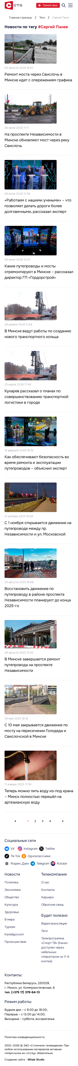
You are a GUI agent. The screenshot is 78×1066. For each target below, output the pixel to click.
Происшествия (15, 942)
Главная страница (20, 17)
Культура (11, 905)
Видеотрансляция (54, 923)
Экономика (13, 890)
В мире (10, 919)
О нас (45, 882)
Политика (11, 882)
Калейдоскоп (14, 934)
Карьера (47, 897)
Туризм (10, 927)
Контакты (48, 890)
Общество (12, 897)
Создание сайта (15, 1059)
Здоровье (12, 912)
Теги (42, 17)
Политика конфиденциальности (24, 1037)
